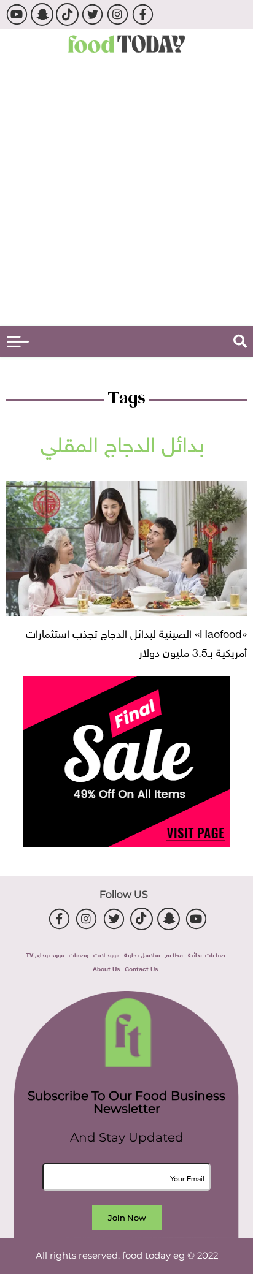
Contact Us (141, 968)
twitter (92, 14)
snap (42, 14)
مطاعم (174, 954)
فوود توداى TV (45, 954)
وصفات (78, 954)
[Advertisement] (126, 193)
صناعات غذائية (206, 954)
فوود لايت (106, 954)
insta (117, 14)
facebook (143, 14)
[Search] (240, 341)
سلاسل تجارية (142, 954)
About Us (106, 968)
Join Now (127, 1218)
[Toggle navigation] (17, 341)
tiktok (67, 14)
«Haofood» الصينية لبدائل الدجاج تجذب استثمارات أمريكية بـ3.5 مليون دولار (136, 642)
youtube (17, 14)
